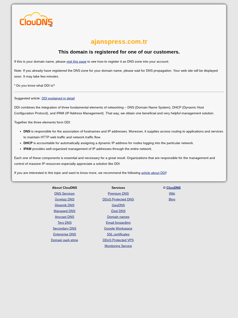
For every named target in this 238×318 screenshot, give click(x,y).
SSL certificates (118, 234)
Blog (172, 199)
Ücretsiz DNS (64, 199)
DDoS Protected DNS (118, 199)
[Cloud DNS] (36, 20)
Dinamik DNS (64, 205)
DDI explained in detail (58, 98)
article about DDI (153, 173)
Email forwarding (118, 222)
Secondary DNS (64, 228)
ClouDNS (173, 187)
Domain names (118, 217)
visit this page (76, 61)
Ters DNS (65, 222)
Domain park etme (64, 240)
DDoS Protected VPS (118, 240)
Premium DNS (118, 193)
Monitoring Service (118, 246)
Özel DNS (118, 211)
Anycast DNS (64, 217)
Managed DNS (64, 211)
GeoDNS (118, 205)
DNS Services (64, 193)
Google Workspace (118, 228)
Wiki (172, 193)
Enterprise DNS (64, 234)
